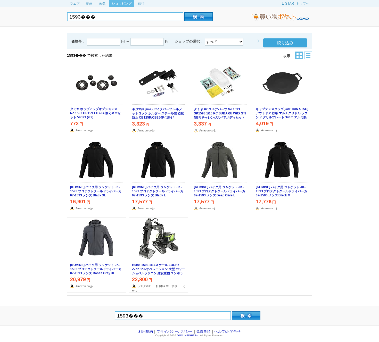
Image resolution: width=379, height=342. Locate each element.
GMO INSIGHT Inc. (188, 335)
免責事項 (203, 331)
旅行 (141, 3)
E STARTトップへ (295, 3)
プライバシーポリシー (174, 331)
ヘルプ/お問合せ (227, 331)
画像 (102, 3)
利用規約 (145, 331)
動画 (89, 3)
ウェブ (75, 3)
